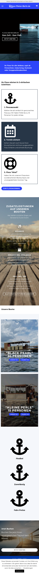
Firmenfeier (9, 68)
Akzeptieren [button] (19, 571)
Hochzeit (28, 68)
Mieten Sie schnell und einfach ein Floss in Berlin (20, 1)
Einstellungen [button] (28, 568)
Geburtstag (19, 68)
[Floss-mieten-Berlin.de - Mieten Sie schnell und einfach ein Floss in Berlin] (19, 6)
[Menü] (2, 6)
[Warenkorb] (37, 6)
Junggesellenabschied (18, 70)
